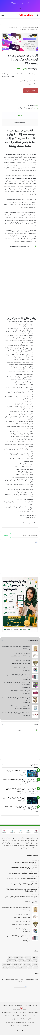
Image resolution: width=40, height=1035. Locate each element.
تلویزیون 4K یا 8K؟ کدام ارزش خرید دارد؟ (15, 772)
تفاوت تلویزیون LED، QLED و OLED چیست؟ (15, 808)
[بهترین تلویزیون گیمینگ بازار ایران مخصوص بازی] (32, 791)
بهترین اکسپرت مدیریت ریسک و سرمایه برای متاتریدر (14, 799)
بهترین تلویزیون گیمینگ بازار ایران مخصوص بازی (16, 790)
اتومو (10, 957)
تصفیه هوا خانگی (11, 961)
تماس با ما (28, 1022)
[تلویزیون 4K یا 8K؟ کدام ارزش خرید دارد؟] (32, 773)
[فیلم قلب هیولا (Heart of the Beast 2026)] (32, 782)
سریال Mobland (17, 964)
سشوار (35, 968)
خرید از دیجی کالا (24, 1025)
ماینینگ (11, 968)
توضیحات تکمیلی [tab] (20, 122)
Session (27, 957)
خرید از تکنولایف (10, 1022)
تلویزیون (35, 964)
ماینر (17, 968)
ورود (20, 8)
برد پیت (35, 961)
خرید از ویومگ (20, 1022)
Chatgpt (35, 957)
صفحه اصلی (33, 27)
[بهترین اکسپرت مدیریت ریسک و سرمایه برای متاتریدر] (32, 800)
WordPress (25, 27)
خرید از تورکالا (14, 1025)
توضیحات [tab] (20, 115)
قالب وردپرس (29, 108)
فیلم (30, 968)
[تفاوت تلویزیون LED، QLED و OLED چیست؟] (32, 809)
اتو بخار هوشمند (18, 957)
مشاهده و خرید (31, 91)
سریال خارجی (6, 964)
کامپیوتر (5, 968)
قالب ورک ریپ (21, 108)
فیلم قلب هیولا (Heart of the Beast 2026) (14, 781)
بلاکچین (28, 961)
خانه (33, 1022)
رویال (14, 1009)
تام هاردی (21, 961)
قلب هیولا (23, 968)
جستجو (6, 535)
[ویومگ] (26, 14)
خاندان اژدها (27, 964)
